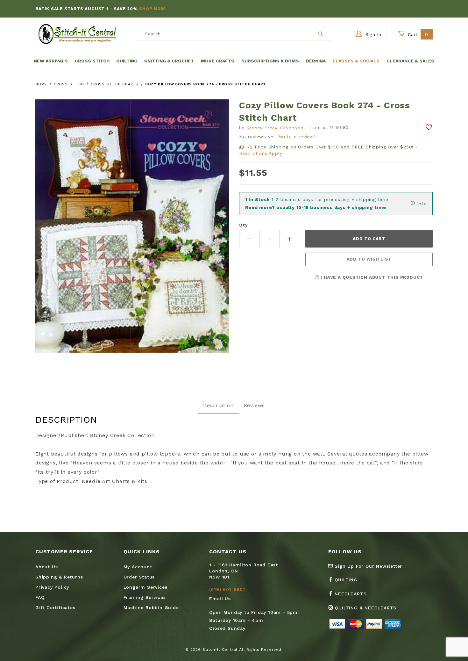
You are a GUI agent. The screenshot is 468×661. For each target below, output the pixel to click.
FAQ (39, 597)
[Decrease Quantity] (249, 239)
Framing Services (145, 597)
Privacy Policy (52, 587)
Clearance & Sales (410, 60)
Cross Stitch (92, 60)
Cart (417, 34)
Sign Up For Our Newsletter (367, 566)
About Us (46, 566)
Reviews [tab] (254, 405)
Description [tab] (218, 405)
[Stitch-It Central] (77, 33)
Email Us (219, 598)
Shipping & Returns (59, 576)
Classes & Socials (355, 60)
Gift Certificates (55, 607)
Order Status (139, 576)
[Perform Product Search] (321, 33)
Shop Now (152, 8)
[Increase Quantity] (290, 239)
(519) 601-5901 (227, 589)
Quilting (126, 60)
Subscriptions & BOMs (270, 60)
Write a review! (297, 136)
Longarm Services (145, 587)
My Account (138, 566)
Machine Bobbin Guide (151, 607)
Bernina (316, 60)
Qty (243, 225)
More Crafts (217, 60)
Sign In (372, 34)
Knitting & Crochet (169, 60)
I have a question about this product (371, 277)
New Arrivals (51, 60)
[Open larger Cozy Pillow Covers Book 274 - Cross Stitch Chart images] (132, 231)
